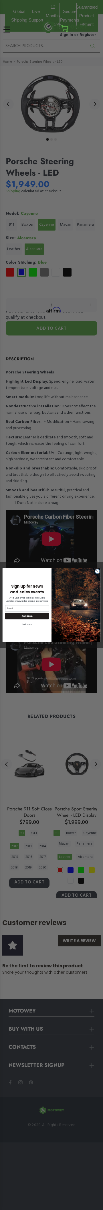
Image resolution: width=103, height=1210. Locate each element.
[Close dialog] (97, 571)
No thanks (27, 624)
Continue (26, 616)
